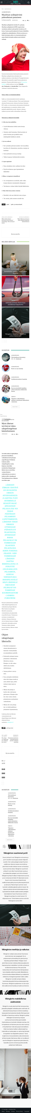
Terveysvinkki (15, 269)
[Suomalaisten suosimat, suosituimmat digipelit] (15, 260)
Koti (3, 9)
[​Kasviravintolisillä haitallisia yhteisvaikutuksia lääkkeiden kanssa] (6, 389)
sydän (7, 204)
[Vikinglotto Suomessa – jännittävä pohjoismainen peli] (15, 322)
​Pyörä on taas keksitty (17, 368)
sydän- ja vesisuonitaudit (16, 204)
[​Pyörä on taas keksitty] (6, 368)
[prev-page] (3, 341)
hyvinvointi (15, 300)
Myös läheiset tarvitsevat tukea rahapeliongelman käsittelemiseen (23, 220)
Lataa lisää (14, 406)
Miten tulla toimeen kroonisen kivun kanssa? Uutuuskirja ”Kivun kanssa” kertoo (8, 221)
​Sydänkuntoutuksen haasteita (19, 379)
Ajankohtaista (8, 9)
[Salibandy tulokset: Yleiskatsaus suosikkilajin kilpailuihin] (15, 291)
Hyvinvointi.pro (7, 20)
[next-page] (5, 341)
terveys (13, 396)
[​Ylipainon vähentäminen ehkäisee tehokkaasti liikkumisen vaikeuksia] (6, 399)
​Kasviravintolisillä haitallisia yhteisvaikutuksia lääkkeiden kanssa (19, 389)
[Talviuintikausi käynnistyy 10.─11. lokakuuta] (6, 357)
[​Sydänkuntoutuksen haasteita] (6, 378)
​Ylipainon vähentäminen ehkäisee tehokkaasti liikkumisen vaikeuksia (20, 400)
